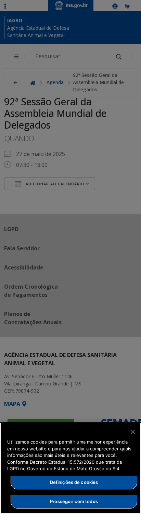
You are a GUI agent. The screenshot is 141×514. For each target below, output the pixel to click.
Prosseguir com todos (74, 501)
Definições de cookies (74, 482)
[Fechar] (132, 431)
